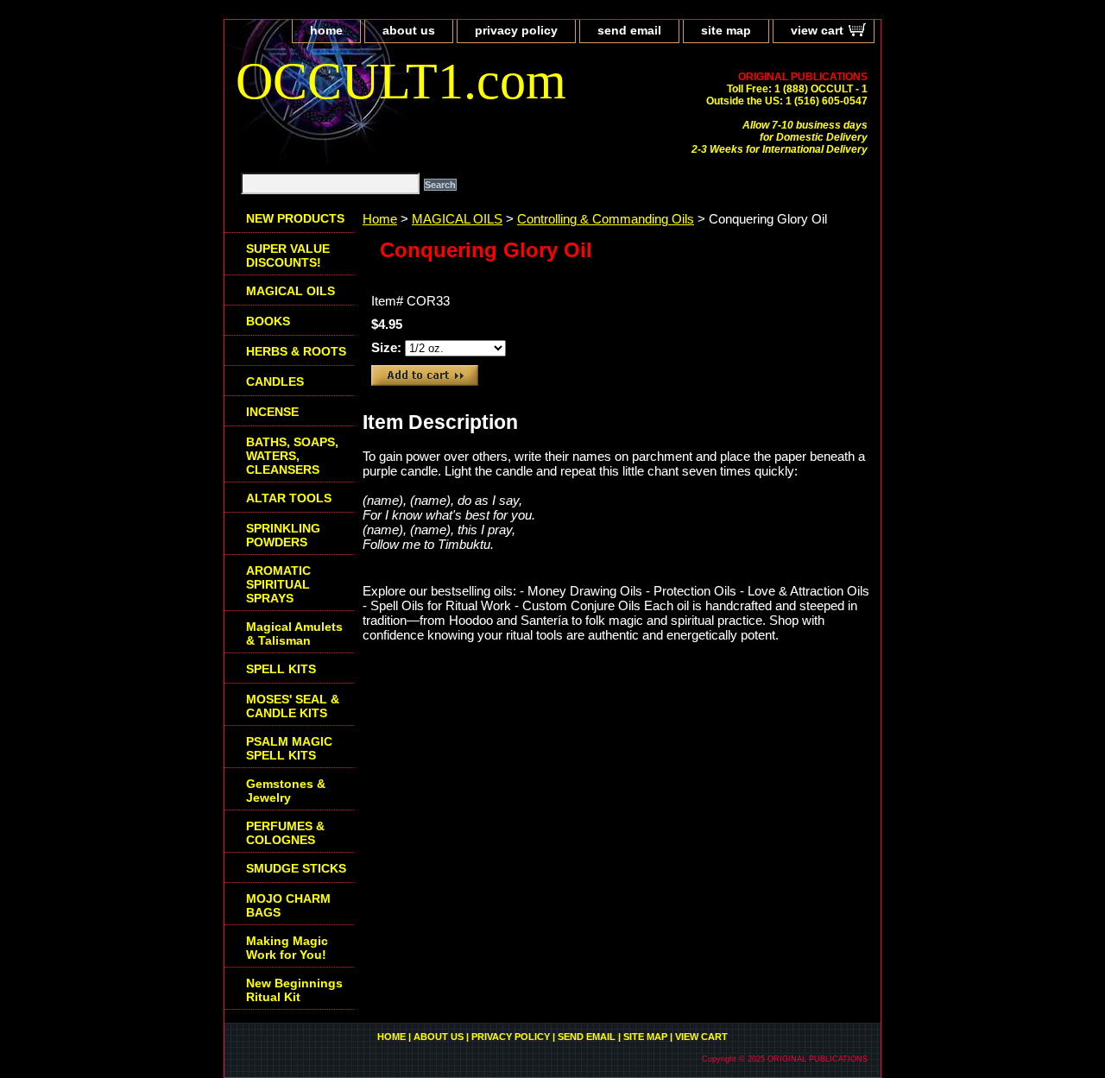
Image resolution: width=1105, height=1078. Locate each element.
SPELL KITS (281, 669)
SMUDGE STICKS (296, 868)
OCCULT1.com (401, 81)
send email (629, 30)
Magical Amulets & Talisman (294, 633)
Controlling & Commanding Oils (605, 218)
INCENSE (272, 412)
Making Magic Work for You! (287, 947)
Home (380, 218)
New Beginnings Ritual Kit (294, 990)
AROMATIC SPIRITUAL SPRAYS (278, 584)
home (326, 30)
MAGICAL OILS (457, 218)
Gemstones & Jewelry (285, 790)
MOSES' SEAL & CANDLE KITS (292, 706)
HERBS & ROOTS (296, 351)
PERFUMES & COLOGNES (285, 833)
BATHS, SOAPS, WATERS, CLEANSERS (292, 455)
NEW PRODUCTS (295, 218)
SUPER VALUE (288, 255)
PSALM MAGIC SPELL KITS (289, 748)
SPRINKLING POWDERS (283, 535)
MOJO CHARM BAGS (288, 905)
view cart (817, 30)
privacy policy (516, 30)
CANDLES (275, 381)
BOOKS (268, 321)
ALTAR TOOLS (289, 498)
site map (726, 30)
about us (408, 30)
